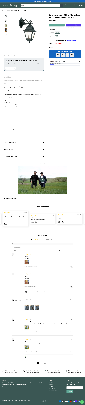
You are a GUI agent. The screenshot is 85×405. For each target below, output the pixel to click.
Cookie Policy (52, 393)
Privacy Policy (52, 392)
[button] (8, 223)
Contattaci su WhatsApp (10, 68)
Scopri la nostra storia (6, 386)
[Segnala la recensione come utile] (71, 267)
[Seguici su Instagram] (45, 401)
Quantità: (51, 47)
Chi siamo (51, 382)
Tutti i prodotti (8, 10)
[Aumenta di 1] (61, 47)
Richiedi (70, 391)
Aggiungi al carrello (57, 25)
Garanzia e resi (52, 388)
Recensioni (51, 384)
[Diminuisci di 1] (55, 47)
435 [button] (45, 363)
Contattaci (51, 386)
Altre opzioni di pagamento (73, 27)
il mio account (68, 6)
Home (3, 10)
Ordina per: (61, 250)
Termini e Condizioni (53, 390)
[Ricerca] (61, 5)
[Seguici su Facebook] (43, 401)
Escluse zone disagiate (71, 40)
